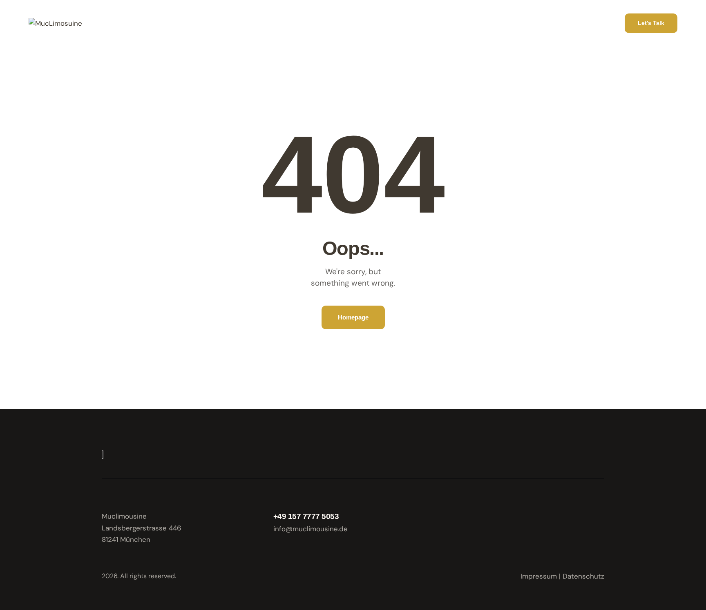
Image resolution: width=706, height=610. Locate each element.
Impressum (539, 576)
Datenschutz (583, 576)
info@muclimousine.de (310, 528)
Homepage (353, 317)
